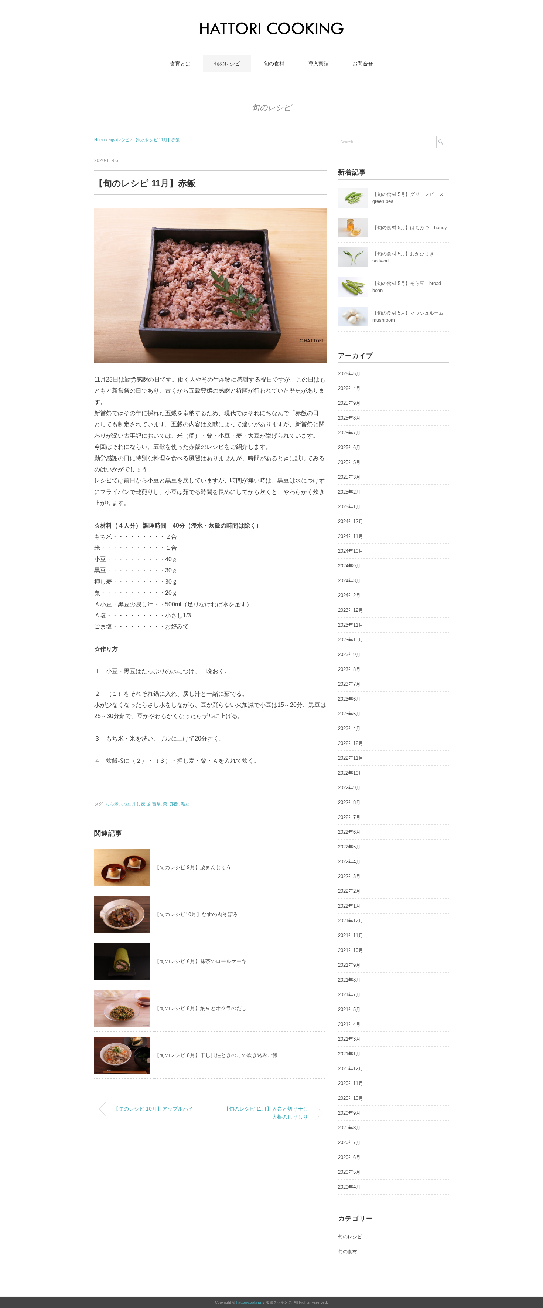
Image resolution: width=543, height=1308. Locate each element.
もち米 (112, 803)
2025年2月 (349, 492)
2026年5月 (349, 373)
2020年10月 (350, 1098)
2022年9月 (349, 787)
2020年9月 (349, 1113)
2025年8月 (349, 418)
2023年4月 (349, 728)
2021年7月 (349, 994)
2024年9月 (349, 566)
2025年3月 (349, 477)
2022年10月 (350, 773)
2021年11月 (350, 935)
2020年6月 (349, 1157)
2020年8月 (349, 1128)
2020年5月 (349, 1172)
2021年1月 (349, 1054)
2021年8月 (349, 980)
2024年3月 (349, 580)
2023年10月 (350, 640)
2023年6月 (349, 699)
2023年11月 (350, 625)
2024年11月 (350, 536)
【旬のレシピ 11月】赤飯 (156, 140)
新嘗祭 (154, 803)
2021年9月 (349, 965)
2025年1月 (349, 506)
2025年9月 (349, 403)
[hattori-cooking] (271, 24)
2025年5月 (349, 462)
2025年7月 (349, 433)
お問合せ (362, 64)
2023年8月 (349, 669)
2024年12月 (350, 521)
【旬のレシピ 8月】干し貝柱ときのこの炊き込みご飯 (216, 1055)
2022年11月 (350, 758)
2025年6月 (349, 447)
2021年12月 (350, 921)
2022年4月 (349, 861)
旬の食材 (274, 64)
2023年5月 (349, 713)
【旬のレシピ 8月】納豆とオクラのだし (200, 1008)
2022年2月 (349, 891)
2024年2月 (349, 595)
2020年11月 (350, 1083)
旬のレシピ (227, 64)
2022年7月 (349, 817)
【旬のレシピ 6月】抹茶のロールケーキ (200, 961)
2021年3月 (349, 1039)
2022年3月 (349, 876)
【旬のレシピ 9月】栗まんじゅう (192, 867)
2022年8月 (349, 802)
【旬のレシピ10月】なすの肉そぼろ (196, 914)
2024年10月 (350, 551)
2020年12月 (350, 1068)
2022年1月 (349, 906)
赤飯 (174, 803)
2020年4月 (349, 1187)
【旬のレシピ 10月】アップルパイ (153, 1109)
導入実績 (318, 64)
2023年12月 (350, 610)
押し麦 (138, 803)
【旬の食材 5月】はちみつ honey (409, 227)
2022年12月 (350, 743)
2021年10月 (350, 950)
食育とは (180, 64)
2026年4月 (349, 388)
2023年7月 (349, 684)
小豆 (125, 803)
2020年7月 (349, 1142)
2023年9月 (349, 654)
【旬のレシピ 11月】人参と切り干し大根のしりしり (266, 1113)
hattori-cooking (248, 1302)
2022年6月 (349, 832)
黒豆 (185, 803)
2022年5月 (349, 847)
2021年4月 (349, 1024)
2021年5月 (349, 1009)
